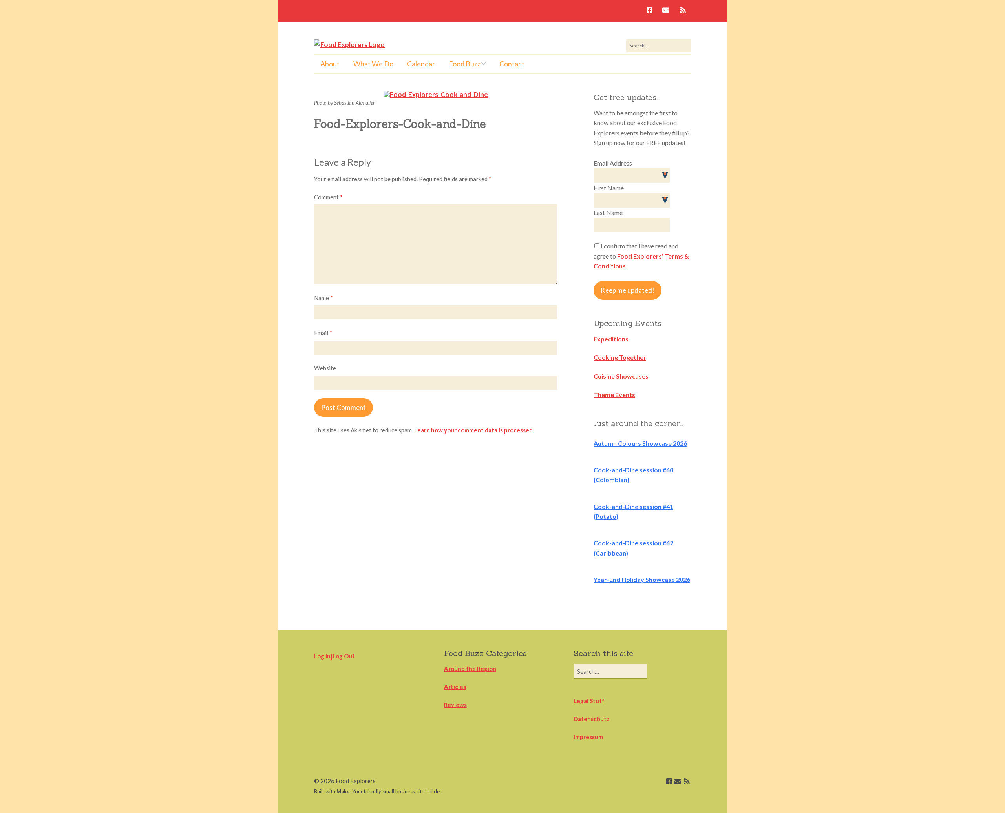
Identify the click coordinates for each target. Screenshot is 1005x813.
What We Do (373, 63)
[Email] (666, 11)
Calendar (421, 63)
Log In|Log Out (334, 656)
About (330, 63)
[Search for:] (658, 45)
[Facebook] (651, 11)
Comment (328, 197)
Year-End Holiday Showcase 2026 (642, 579)
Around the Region (470, 668)
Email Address (613, 163)
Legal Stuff (589, 700)
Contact (511, 63)
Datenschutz (592, 718)
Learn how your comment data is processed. (474, 430)
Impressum (588, 736)
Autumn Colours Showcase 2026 (640, 443)
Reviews (455, 704)
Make (343, 791)
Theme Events (614, 394)
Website (325, 368)
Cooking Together (620, 357)
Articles (455, 686)
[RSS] (683, 11)
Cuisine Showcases (621, 376)
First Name (609, 187)
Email (323, 332)
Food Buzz (465, 63)
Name (323, 297)
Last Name (608, 212)
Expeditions (611, 339)
